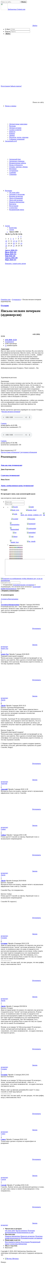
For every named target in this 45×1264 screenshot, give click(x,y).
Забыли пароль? (16, 86)
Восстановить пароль (12, 1242)
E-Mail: (7, 29)
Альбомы (12, 172)
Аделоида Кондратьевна (10, 605)
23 (21, 243)
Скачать (3, 423)
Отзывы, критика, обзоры (18, 167)
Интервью (13, 169)
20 (14, 243)
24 (6, 246)
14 (16, 241)
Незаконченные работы (17, 163)
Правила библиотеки (16, 202)
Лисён (3, 705)
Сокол (3, 1139)
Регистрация (5, 86)
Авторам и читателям (17, 194)
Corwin (3, 1185)
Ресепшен (8, 190)
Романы (12, 133)
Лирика (12, 135)
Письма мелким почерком (11, 411)
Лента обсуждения (15, 200)
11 (6, 345)
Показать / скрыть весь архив (15, 263)
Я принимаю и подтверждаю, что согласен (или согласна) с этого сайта (20, 586)
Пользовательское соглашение (31, 1238)
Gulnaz (3, 835)
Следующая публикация (28, 452)
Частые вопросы (21, 1230)
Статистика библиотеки (18, 1244)
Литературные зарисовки (18, 124)
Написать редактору (28, 1236)
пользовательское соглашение (23, 585)
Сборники (13, 174)
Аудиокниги (13, 170)
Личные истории (15, 128)
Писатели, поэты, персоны (18, 137)
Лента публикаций (16, 198)
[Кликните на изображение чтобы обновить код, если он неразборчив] (22, 580)
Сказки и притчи (15, 130)
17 (6, 243)
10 (6, 241)
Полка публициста (16, 165)
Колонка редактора (16, 196)
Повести (12, 132)
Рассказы (12, 126)
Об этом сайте (14, 192)
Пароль (7, 31)
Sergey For (5, 654)
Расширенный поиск (16, 209)
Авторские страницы (16, 161)
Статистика (13, 208)
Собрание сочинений (16, 139)
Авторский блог (15, 159)
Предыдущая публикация (10, 452)
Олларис (5, 305)
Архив (7, 226)
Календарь (13, 228)
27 (14, 246)
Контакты (12, 204)
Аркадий (4, 789)
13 (14, 241)
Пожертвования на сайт (25, 1232)
